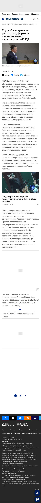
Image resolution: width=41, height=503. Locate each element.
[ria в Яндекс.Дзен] (13, 418)
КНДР (12, 313)
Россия (5, 316)
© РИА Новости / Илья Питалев (10, 66)
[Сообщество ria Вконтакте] (20, 418)
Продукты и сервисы (29, 433)
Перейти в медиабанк (26, 66)
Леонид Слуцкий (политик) (25, 313)
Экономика (23, 430)
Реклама (17, 433)
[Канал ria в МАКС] (5, 418)
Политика (5, 430)
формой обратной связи (20, 477)
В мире (5, 313)
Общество (13, 430)
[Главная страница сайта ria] (12, 19)
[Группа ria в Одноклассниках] (27, 418)
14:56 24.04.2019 (7, 24)
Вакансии (5, 441)
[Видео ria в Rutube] (35, 418)
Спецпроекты (7, 433)
